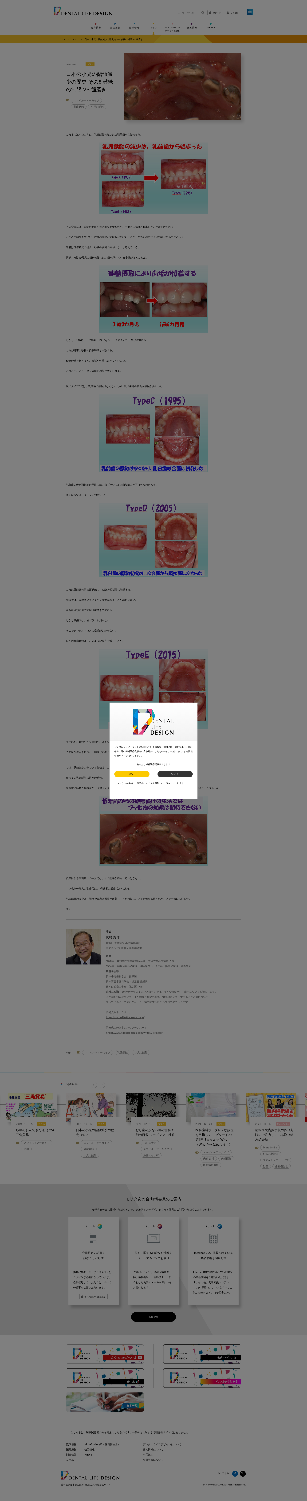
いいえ (175, 774)
